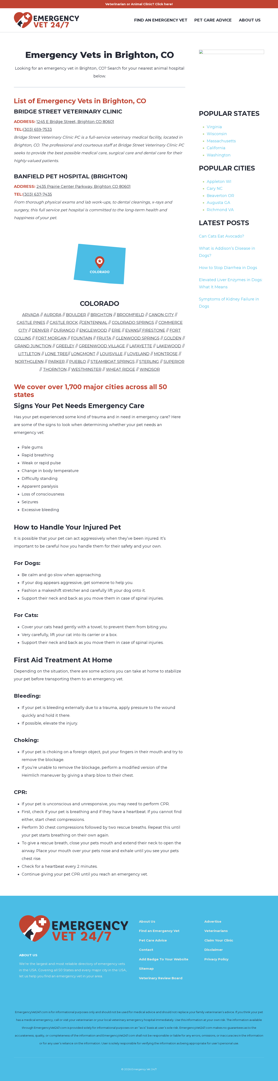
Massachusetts (221, 141)
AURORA (52, 314)
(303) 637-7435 (37, 194)
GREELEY (65, 346)
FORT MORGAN (51, 338)
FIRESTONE (153, 330)
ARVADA (30, 314)
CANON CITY (161, 314)
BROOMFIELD (130, 314)
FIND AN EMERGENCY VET (160, 20)
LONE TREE (56, 353)
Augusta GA (218, 202)
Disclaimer (213, 950)
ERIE (116, 330)
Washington (219, 155)
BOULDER (76, 314)
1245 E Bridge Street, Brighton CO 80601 (75, 121)
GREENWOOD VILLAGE (102, 346)
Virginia (214, 127)
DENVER (40, 330)
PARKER (56, 361)
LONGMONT (83, 353)
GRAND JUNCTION (33, 346)
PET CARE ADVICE (213, 20)
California (216, 148)
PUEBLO (77, 361)
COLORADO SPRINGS (133, 322)
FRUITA (104, 338)
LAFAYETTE (140, 346)
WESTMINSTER (86, 369)
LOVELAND (138, 353)
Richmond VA (220, 209)
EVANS (132, 330)
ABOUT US (250, 20)
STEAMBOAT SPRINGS (113, 361)
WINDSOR (150, 369)
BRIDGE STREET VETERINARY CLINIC (68, 111)
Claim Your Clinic (218, 940)
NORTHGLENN (29, 361)
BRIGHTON (101, 314)
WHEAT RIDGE (120, 369)
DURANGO (64, 330)
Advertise (212, 921)
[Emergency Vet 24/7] (46, 20)
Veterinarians (216, 931)
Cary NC (215, 188)
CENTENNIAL (94, 322)
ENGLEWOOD (93, 330)
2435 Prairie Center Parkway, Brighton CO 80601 (83, 186)
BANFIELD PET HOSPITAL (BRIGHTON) (70, 176)
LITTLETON (29, 353)
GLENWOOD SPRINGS (137, 338)
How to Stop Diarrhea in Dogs (228, 267)
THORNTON (55, 369)
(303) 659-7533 (37, 129)
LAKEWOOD (169, 346)
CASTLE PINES (31, 322)
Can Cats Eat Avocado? (221, 236)
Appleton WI (219, 181)
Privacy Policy (216, 959)
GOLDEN (172, 338)
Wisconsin (217, 133)
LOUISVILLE (111, 353)
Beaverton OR (220, 195)
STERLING (149, 361)
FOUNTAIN (81, 338)
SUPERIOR (174, 361)
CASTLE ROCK (64, 322)
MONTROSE (166, 353)
